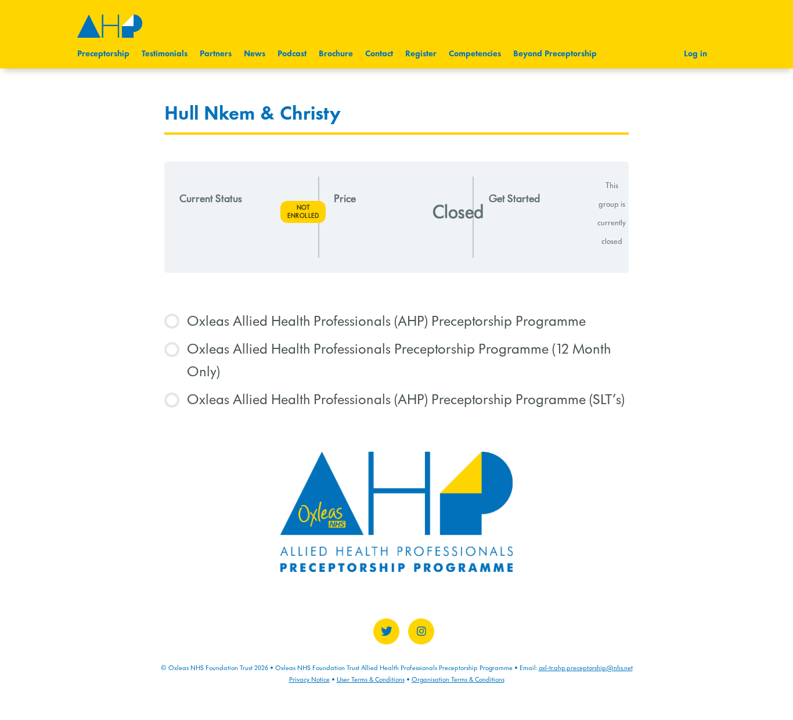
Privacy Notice (309, 679)
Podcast (292, 54)
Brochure (336, 54)
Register (421, 54)
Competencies (475, 54)
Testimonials (165, 54)
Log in (695, 54)
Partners (216, 54)
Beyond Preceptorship (555, 54)
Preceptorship (103, 54)
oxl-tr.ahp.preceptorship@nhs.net (586, 668)
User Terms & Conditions (371, 679)
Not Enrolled (303, 211)
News (254, 54)
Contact (379, 54)
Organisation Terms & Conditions (458, 679)
